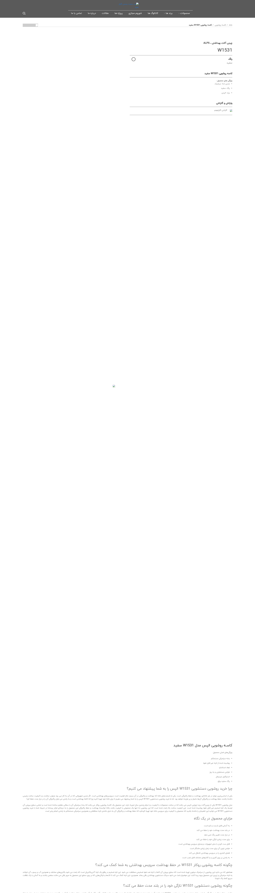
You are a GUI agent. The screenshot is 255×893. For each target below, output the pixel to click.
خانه (230, 25)
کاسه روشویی (220, 25)
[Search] (24, 13)
